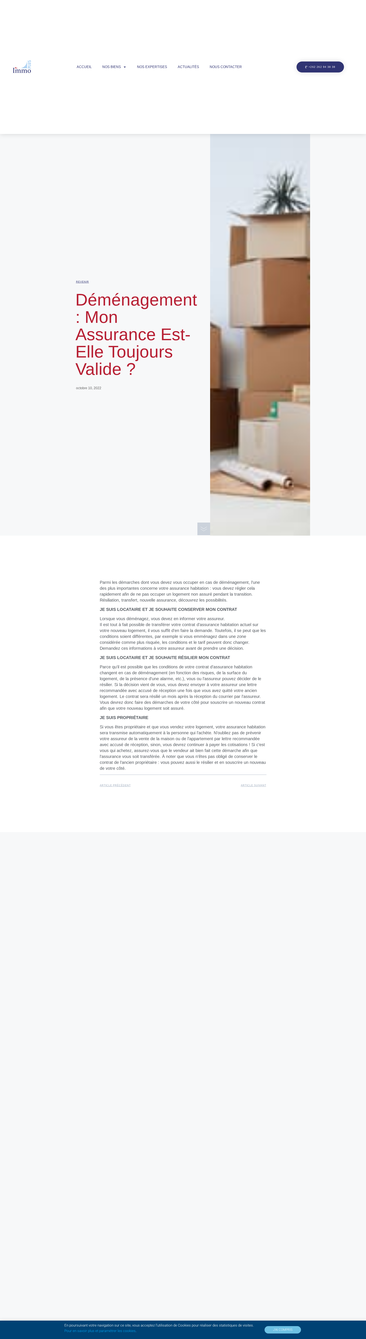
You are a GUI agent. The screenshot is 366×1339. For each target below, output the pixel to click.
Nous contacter (226, 67)
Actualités (188, 67)
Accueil (84, 67)
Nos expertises (152, 67)
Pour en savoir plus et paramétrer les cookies (100, 1331)
